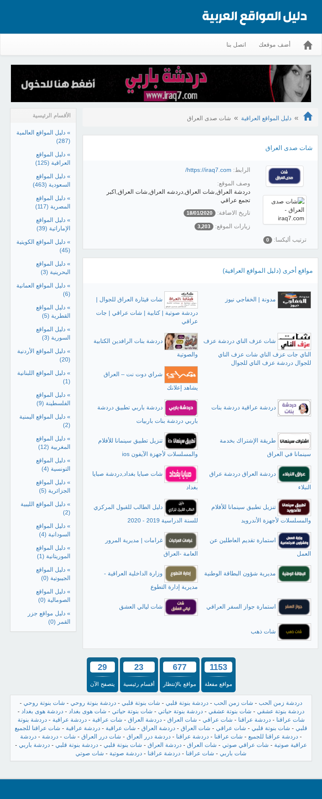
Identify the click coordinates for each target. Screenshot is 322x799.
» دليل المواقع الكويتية (43, 245)
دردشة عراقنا (254, 719)
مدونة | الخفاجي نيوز (250, 299)
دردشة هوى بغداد (42, 711)
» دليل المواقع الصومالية (53, 595)
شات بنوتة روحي (44, 702)
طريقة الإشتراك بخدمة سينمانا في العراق (265, 447)
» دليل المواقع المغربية (53, 442)
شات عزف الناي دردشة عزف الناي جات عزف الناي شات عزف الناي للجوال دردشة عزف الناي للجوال (257, 352)
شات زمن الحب (233, 702)
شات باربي (233, 753)
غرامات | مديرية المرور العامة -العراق (151, 547)
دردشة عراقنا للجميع (273, 736)
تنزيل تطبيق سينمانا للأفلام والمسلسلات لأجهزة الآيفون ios (148, 447)
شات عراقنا (290, 719)
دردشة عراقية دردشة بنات (243, 407)
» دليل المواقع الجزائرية (53, 486)
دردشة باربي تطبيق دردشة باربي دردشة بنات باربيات (147, 414)
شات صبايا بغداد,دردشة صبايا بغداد (145, 480)
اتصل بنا (236, 44)
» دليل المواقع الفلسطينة (53, 398)
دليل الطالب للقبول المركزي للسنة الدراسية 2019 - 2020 (145, 514)
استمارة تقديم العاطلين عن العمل (260, 547)
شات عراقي (218, 719)
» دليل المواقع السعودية (51, 180)
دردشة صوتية (125, 753)
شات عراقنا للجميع (37, 728)
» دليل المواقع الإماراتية (53, 224)
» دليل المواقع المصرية (52, 202)
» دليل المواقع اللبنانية (43, 377)
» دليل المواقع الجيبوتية (53, 573)
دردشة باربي (34, 744)
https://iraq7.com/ (208, 169)
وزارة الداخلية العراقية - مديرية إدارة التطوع (151, 580)
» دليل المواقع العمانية (43, 289)
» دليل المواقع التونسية (53, 464)
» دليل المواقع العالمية (43, 136)
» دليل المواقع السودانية (53, 530)
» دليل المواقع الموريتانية (53, 551)
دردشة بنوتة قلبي (187, 702)
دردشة (50, 736)
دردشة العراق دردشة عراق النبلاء (260, 480)
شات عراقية (107, 719)
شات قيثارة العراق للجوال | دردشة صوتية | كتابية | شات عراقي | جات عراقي (147, 310)
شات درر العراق (101, 736)
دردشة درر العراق (149, 736)
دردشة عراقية (69, 719)
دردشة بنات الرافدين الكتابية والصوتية (145, 348)
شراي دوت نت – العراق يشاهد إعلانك (151, 381)
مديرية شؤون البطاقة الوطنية (240, 573)
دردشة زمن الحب (280, 702)
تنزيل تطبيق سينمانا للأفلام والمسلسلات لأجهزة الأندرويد (261, 514)
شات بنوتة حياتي (132, 711)
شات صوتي (89, 753)
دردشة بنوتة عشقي (280, 711)
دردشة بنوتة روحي (93, 702)
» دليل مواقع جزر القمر (49, 617)
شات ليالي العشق (141, 606)
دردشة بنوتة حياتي (180, 711)
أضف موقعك (275, 44)
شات (70, 736)
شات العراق (182, 719)
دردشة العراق (145, 719)
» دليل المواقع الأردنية (43, 355)
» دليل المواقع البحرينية (53, 267)
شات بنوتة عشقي (230, 711)
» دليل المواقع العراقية (52, 158)
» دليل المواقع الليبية (45, 508)
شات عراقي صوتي (245, 744)
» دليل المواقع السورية (53, 333)
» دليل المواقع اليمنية (44, 420)
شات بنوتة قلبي (141, 702)
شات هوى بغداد (87, 711)
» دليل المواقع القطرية (53, 311)
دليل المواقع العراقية (266, 118)
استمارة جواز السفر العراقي (241, 606)
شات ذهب (263, 631)
